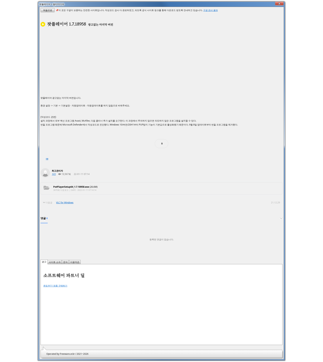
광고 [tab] (44, 261)
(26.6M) (75, 186)
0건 (54, 174)
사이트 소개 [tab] (55, 262)
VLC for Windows (64, 202)
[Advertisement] (161, 60)
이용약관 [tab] (74, 262)
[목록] (47, 159)
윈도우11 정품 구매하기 (55, 285)
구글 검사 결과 (210, 10)
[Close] (279, 3)
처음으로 (47, 10)
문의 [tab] (65, 262)
